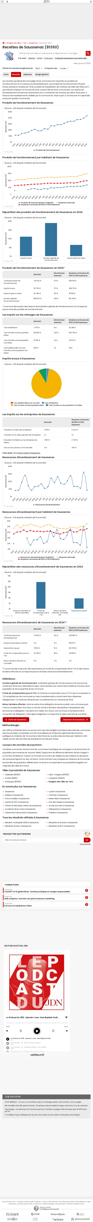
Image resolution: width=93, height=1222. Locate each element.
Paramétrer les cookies (83, 1201)
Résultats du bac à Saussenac (18, 826)
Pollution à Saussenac (58, 812)
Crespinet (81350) (57, 778)
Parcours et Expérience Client (18, 905)
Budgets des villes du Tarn (61, 782)
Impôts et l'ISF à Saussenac (17, 802)
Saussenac (33, 43)
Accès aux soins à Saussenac (61, 805)
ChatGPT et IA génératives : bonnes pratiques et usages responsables (37, 891)
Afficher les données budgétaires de (17, 68)
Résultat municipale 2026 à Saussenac (22, 822)
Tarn (25, 43)
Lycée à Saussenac (57, 791)
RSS (30, 1204)
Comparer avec (51, 68)
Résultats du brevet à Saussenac (63, 822)
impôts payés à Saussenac (28, 453)
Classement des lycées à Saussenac (21, 812)
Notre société (29, 1201)
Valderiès (31, 58)
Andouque (48, 58)
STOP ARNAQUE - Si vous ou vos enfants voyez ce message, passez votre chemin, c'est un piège (43, 1102)
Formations (12, 885)
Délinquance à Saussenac (60, 809)
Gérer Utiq (12, 1204)
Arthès (39, 58)
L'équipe (20, 1201)
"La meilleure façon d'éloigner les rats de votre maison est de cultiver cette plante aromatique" (42, 1115)
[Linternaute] (57, 1214)
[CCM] (35, 1214)
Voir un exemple (85, 844)
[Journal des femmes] (12, 1214)
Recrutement (53, 1201)
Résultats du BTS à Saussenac (62, 826)
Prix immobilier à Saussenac (17, 798)
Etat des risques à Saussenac (61, 802)
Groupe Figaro (61, 1204)
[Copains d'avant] (12, 1219)
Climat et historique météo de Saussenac (23, 805)
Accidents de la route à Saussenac (20, 809)
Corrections (37, 1204)
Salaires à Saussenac (14, 795)
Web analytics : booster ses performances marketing (29, 898)
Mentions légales (48, 1204)
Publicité (37, 1201)
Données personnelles (66, 1201)
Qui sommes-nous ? (9, 1201)
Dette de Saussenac (17, 719)
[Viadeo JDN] (35, 1219)
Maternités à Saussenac (59, 798)
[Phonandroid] (80, 1219)
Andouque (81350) (13, 782)
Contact (45, 1201)
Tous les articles (22, 1204)
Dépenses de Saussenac (74, 719)
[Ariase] (57, 1219)
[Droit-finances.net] (80, 1214)
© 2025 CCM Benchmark (75, 1204)
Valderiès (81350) (12, 775)
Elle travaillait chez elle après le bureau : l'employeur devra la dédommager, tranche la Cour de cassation (46, 1105)
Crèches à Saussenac (58, 795)
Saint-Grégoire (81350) (59, 775)
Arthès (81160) (11, 778)
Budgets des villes (14, 43)
